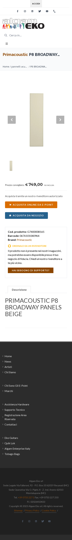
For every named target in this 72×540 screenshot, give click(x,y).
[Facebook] (17, 11)
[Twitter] (39, 11)
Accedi (36, 3)
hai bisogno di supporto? (30, 270)
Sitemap (18, 510)
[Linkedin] (32, 11)
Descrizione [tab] (19, 289)
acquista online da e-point (33, 204)
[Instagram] (25, 11)
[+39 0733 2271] (54, 11)
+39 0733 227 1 (26, 497)
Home (6, 66)
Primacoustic (15, 54)
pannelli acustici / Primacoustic (19, 66)
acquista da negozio (28, 215)
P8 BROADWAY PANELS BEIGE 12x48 (38, 66)
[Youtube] (47, 11)
